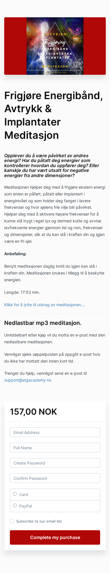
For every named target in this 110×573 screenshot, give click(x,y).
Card (23, 494)
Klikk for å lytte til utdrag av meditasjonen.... (44, 304)
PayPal (25, 506)
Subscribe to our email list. (39, 521)
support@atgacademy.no (27, 380)
